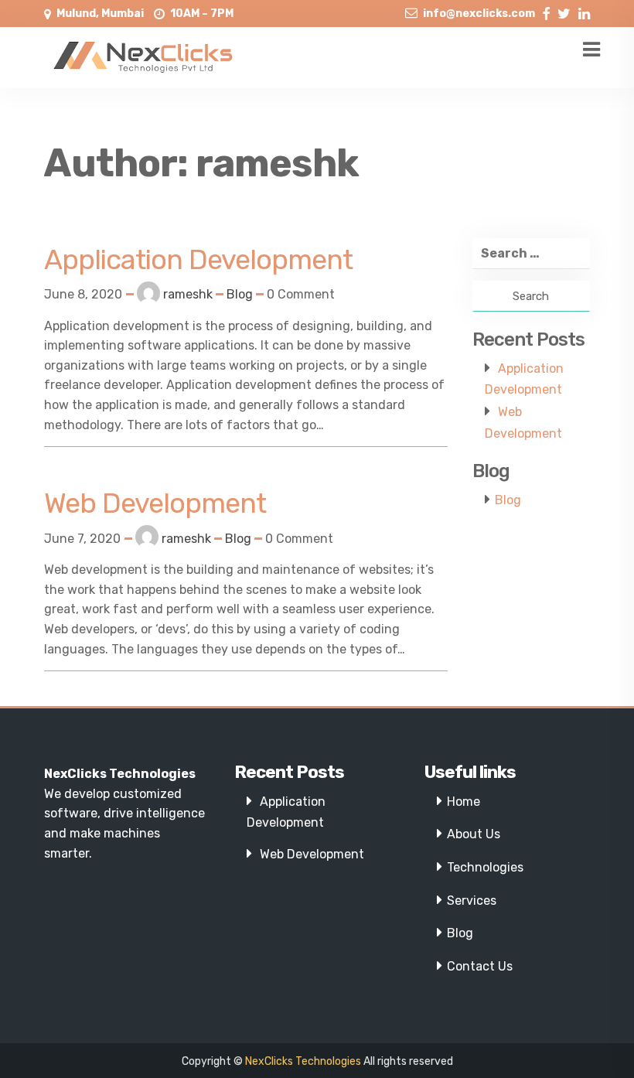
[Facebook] (546, 10)
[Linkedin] (584, 10)
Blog (240, 294)
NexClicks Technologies (303, 1061)
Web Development (312, 854)
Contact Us (480, 966)
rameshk (188, 294)
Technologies (485, 867)
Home (463, 801)
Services (471, 900)
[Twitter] (564, 10)
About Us (473, 834)
